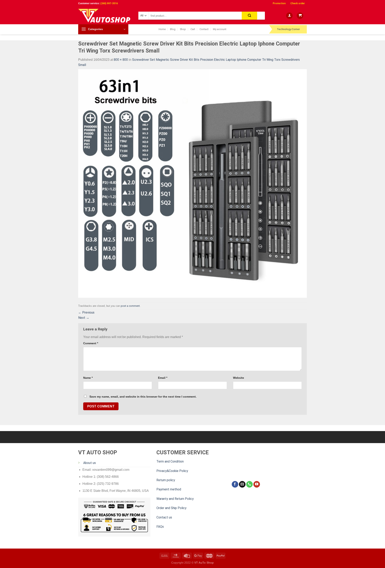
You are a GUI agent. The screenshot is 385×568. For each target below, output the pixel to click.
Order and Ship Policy (171, 508)
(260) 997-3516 (109, 3)
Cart (192, 29)
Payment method (168, 489)
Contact (204, 29)
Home (162, 29)
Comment (90, 343)
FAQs (160, 527)
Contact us (164, 517)
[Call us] (249, 484)
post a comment (130, 305)
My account (219, 29)
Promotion (279, 3)
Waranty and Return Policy (175, 499)
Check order (297, 3)
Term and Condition (170, 461)
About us (89, 463)
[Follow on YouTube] (256, 484)
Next (83, 318)
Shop (183, 29)
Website (238, 377)
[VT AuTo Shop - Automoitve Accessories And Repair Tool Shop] (105, 15)
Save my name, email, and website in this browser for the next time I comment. (143, 396)
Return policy (165, 480)
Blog (172, 29)
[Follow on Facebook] (235, 484)
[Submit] (249, 16)
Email (162, 377)
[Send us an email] (242, 484)
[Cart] (300, 15)
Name (88, 377)
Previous (86, 312)
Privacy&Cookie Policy (172, 471)
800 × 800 (121, 60)
